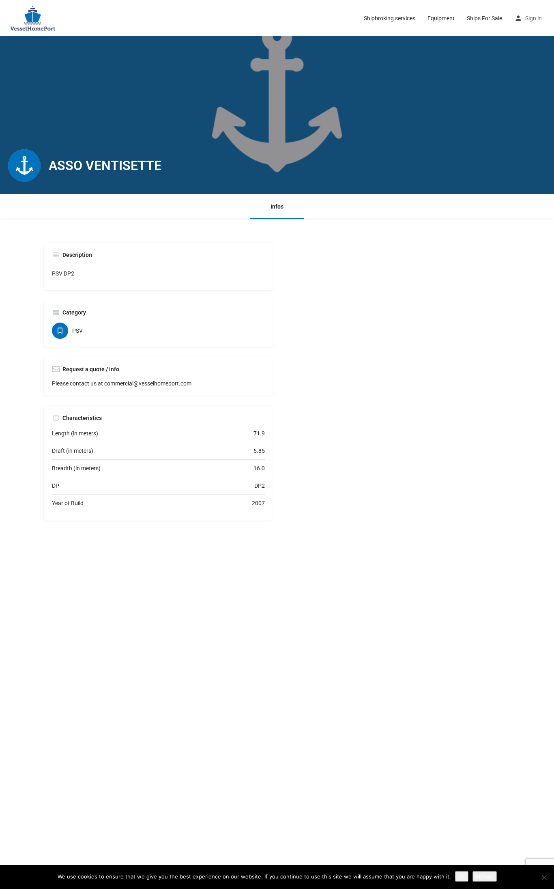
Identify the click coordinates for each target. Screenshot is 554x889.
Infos (277, 206)
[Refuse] (544, 877)
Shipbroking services (389, 18)
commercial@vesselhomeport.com (147, 383)
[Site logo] (34, 17)
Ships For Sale (484, 18)
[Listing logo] (24, 165)
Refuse (485, 876)
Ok (461, 876)
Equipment (441, 18)
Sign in (533, 18)
